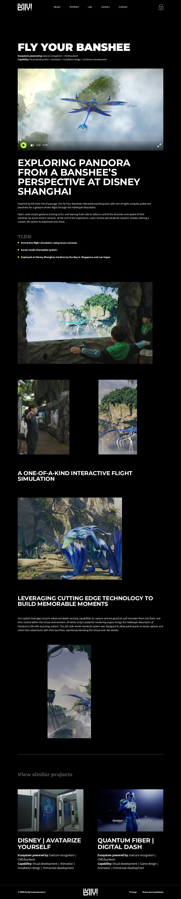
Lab (90, 6)
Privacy (133, 892)
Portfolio (74, 6)
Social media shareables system (39, 249)
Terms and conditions (152, 892)
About (57, 6)
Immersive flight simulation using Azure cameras (49, 242)
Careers (105, 6)
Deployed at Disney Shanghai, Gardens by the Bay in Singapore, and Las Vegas (65, 257)
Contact (123, 6)
